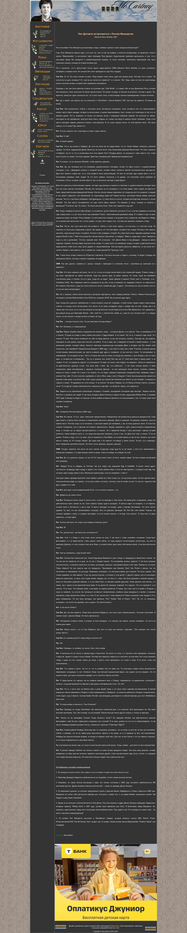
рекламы (35, 203)
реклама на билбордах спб (40, 186)
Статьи (42, 175)
